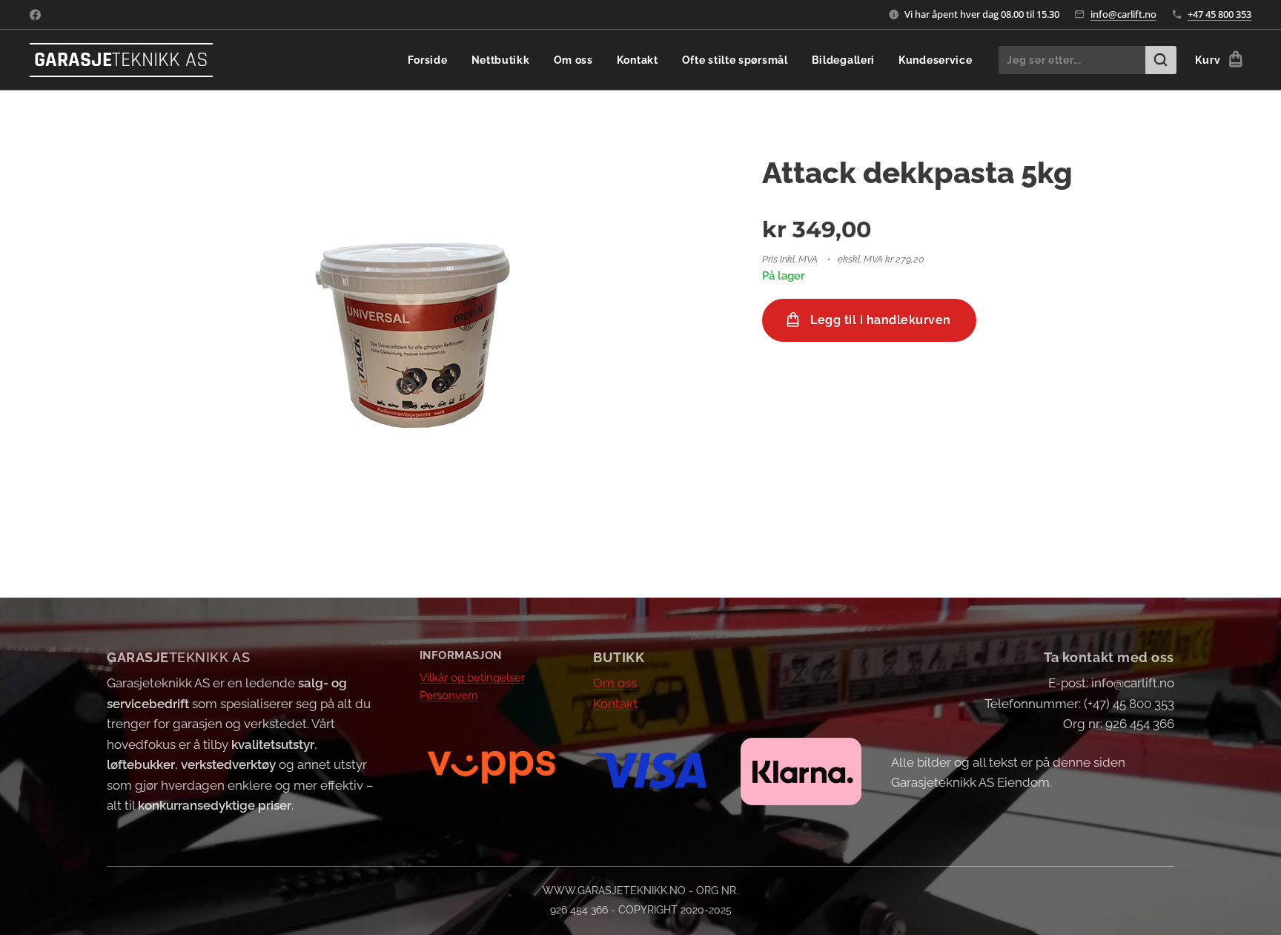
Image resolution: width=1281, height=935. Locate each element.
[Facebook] (35, 14)
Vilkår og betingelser (472, 677)
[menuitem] (432, 60)
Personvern (449, 695)
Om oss (615, 682)
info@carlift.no (1123, 14)
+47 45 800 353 (1219, 14)
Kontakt (615, 703)
